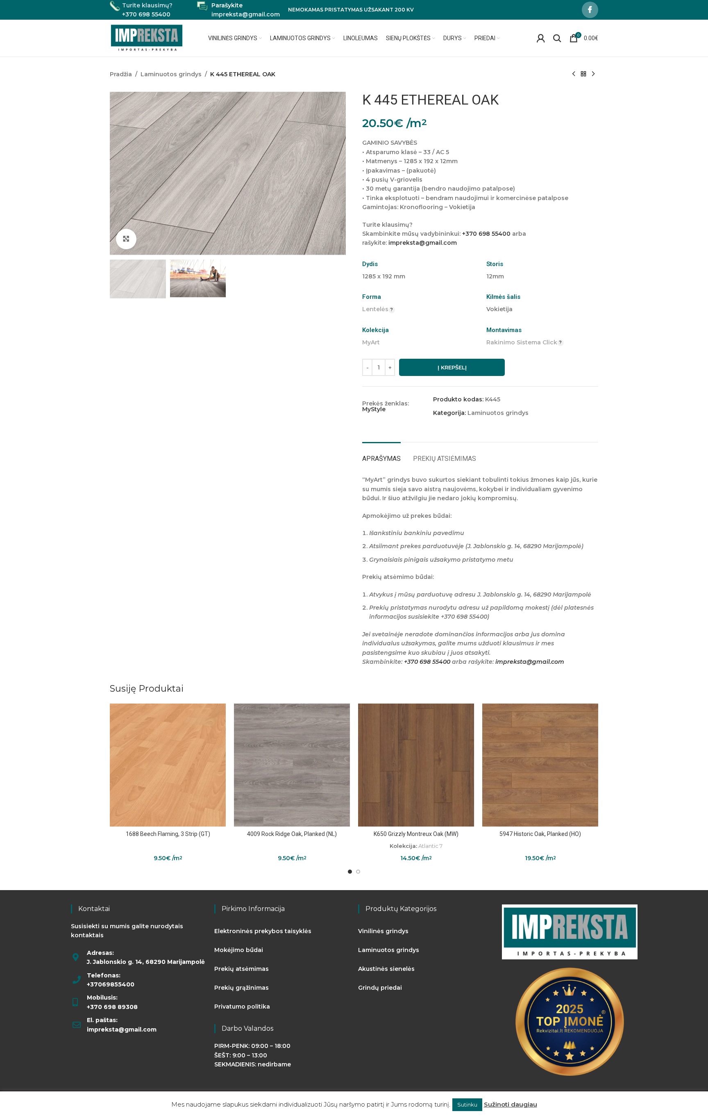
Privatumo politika (242, 1006)
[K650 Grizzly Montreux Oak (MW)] (416, 765)
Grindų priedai (380, 987)
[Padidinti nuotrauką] (126, 239)
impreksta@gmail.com (422, 242)
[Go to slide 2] (358, 872)
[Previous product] (574, 74)
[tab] (381, 454)
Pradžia (121, 74)
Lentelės (375, 309)
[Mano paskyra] (541, 38)
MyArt (371, 342)
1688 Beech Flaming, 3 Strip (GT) (168, 834)
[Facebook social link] (590, 10)
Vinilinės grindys (383, 931)
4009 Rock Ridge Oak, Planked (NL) (292, 834)
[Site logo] (147, 37)
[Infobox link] (141, 10)
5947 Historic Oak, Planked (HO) (540, 834)
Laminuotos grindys (171, 74)
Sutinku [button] (467, 1104)
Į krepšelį (452, 367)
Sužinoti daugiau (510, 1104)
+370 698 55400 (486, 233)
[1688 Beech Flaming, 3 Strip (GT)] (168, 765)
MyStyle (374, 409)
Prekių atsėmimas (241, 969)
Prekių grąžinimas (241, 987)
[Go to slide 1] (350, 872)
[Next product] (593, 74)
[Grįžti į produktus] (583, 74)
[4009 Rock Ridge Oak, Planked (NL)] (292, 765)
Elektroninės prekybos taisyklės (262, 931)
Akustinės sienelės (386, 969)
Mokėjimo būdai (238, 950)
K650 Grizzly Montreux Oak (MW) (416, 834)
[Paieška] (557, 38)
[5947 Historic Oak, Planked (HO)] (540, 765)
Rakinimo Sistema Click (521, 342)
